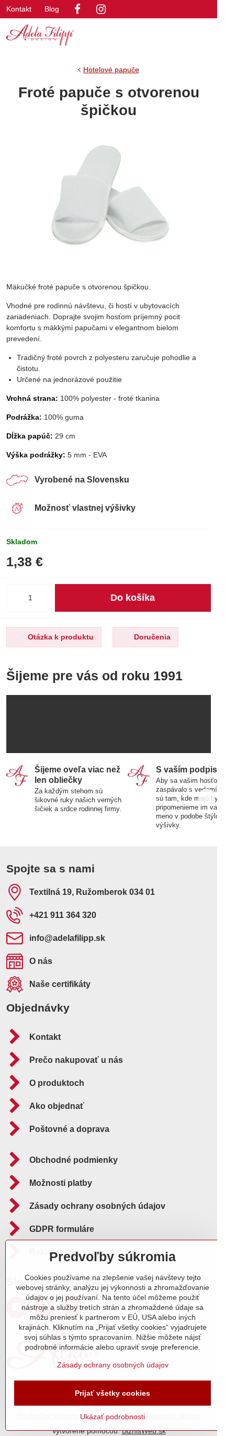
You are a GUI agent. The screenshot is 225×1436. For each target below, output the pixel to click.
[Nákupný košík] (179, 35)
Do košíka (132, 597)
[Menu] (204, 35)
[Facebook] (77, 9)
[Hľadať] (154, 35)
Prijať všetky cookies (112, 1393)
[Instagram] (101, 9)
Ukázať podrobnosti (112, 1416)
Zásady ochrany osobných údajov (112, 1365)
